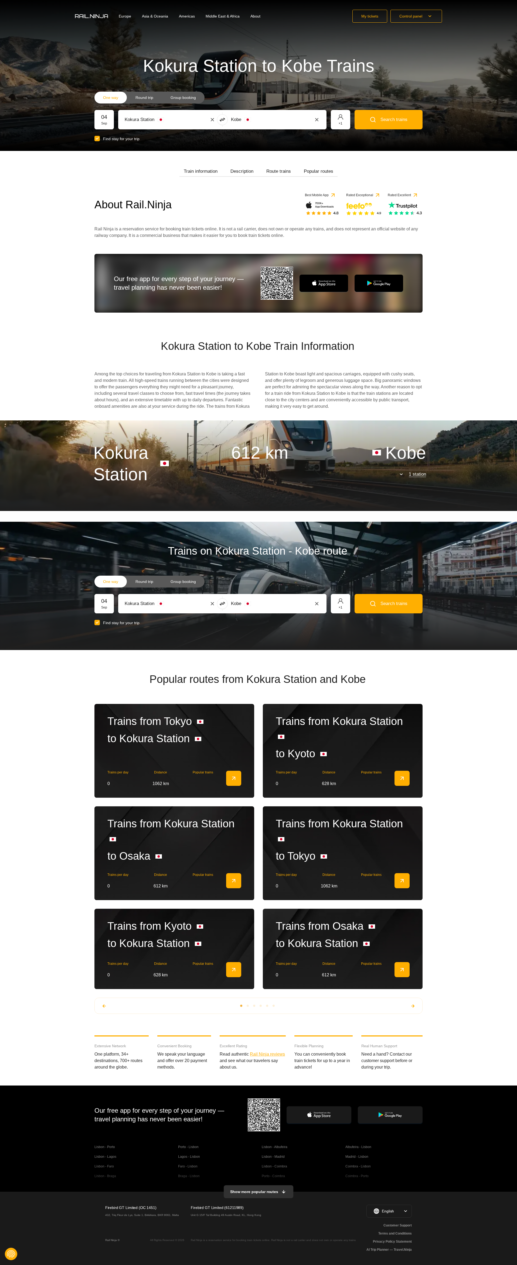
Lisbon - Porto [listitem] (104, 1147)
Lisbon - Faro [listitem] (104, 1166)
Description (241, 171)
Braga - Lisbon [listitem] (189, 1176)
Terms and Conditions (395, 1233)
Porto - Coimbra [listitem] (273, 1176)
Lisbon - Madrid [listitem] (273, 1157)
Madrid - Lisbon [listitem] (356, 1157)
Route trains (278, 171)
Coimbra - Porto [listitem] (357, 1176)
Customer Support (397, 1225)
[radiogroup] (149, 97)
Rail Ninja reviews (267, 1054)
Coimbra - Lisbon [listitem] (358, 1166)
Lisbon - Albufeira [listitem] (274, 1147)
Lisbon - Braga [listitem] (105, 1176)
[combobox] (154, 119)
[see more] (233, 778)
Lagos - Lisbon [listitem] (189, 1157)
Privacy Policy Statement (392, 1241)
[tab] (200, 171)
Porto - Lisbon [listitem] (188, 1147)
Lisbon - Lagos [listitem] (105, 1157)
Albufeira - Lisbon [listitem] (358, 1147)
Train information (200, 171)
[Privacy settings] (11, 1254)
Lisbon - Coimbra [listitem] (274, 1166)
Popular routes (318, 171)
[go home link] (91, 16)
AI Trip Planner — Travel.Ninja (389, 1250)
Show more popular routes (254, 1192)
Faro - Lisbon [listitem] (188, 1166)
